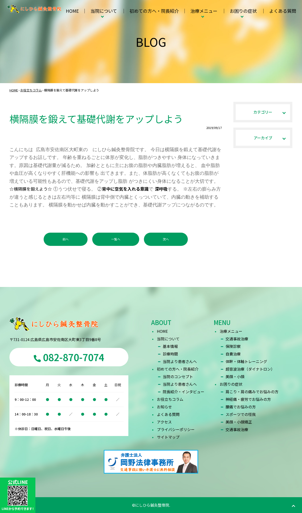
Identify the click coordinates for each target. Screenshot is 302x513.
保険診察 (233, 346)
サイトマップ (168, 437)
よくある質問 (282, 11)
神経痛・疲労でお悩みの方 (248, 399)
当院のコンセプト (178, 376)
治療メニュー (203, 11)
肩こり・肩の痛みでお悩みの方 (252, 391)
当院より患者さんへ (180, 361)
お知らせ (164, 407)
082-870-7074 (72, 357)
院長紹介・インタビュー (183, 391)
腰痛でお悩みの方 (241, 407)
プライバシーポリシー (176, 429)
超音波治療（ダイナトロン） (250, 369)
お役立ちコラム (31, 90)
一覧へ (115, 239)
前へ (66, 239)
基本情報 (170, 346)
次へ (166, 239)
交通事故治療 (237, 339)
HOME (72, 11)
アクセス (164, 422)
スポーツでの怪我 (241, 414)
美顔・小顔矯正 (239, 422)
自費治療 (233, 354)
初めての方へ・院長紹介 (154, 11)
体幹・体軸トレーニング (246, 361)
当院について (103, 11)
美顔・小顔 (235, 376)
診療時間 (170, 354)
